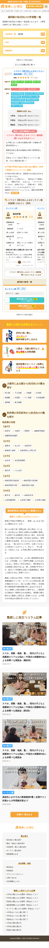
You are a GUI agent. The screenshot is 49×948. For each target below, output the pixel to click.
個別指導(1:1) (34, 89)
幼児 (13, 82)
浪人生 (14, 85)
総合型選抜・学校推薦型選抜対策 (22, 103)
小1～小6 (20, 82)
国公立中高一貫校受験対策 (34, 93)
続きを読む (15, 193)
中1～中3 (28, 82)
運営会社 (10, 867)
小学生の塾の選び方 (14, 923)
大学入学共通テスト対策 (31, 96)
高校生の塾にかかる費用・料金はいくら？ (22, 901)
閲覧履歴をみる (12, 854)
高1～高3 (37, 82)
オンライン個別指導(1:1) (20, 89)
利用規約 (10, 871)
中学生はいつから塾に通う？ (17, 916)
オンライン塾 (8, 792)
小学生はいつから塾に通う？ (17, 912)
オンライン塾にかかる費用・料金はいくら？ (23, 909)
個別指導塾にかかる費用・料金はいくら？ (22, 905)
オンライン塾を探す (14, 850)
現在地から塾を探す (14, 840)
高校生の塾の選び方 (14, 930)
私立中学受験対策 (17, 93)
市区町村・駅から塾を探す (17, 847)
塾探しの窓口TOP (3, 11)
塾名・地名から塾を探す (16, 843)
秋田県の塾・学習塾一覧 (14, 11)
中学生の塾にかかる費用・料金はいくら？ (22, 898)
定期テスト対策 (17, 106)
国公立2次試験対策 (18, 99)
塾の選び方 (7, 649)
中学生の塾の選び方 (14, 926)
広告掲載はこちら (13, 881)
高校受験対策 (16, 96)
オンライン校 (11, 208)
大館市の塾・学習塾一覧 (32, 11)
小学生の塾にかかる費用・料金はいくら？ (22, 894)
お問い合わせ (12, 878)
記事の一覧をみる (24, 814)
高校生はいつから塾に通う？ (17, 919)
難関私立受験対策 (32, 99)
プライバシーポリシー (15, 874)
